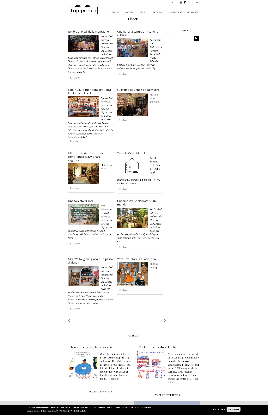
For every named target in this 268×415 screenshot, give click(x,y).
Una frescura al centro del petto (157, 347)
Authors (129, 12)
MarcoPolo (81, 68)
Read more (75, 77)
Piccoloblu (80, 61)
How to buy (157, 12)
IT (192, 2)
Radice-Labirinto (100, 234)
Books (142, 12)
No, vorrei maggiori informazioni (69, 410)
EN (197, 2)
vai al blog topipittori (100, 391)
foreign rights (175, 12)
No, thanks (233, 409)
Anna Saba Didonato (154, 98)
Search (197, 38)
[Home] (83, 9)
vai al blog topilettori (167, 395)
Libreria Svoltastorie (146, 237)
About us (115, 12)
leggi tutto (114, 378)
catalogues (192, 12)
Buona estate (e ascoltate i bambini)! (91, 347)
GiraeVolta (73, 295)
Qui (88, 295)
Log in (170, 3)
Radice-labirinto (76, 133)
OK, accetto (219, 409)
